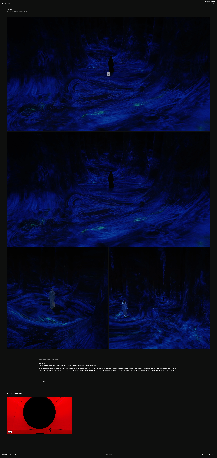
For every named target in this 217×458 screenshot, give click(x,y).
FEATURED (13, 3)
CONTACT (213, 1)
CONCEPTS (39, 3)
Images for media (42, 381)
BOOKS (44, 3)
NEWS (10, 454)
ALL (26, 3)
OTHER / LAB (22, 3)
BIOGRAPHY (207, 1)
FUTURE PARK (49, 3)
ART (17, 3)
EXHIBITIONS (33, 3)
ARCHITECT (56, 3)
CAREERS (14, 454)
